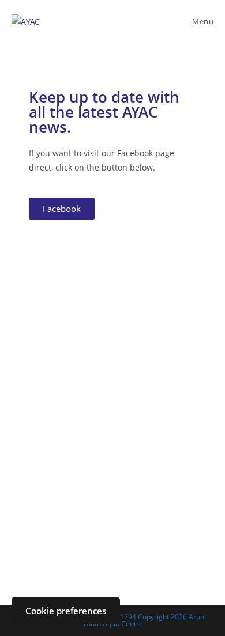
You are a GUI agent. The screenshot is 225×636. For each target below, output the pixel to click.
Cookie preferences (65, 610)
